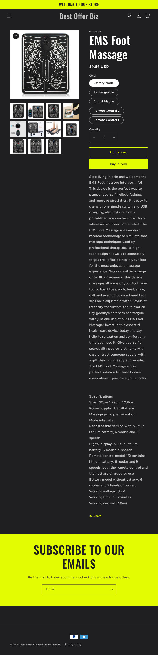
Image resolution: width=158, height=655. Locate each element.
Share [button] (97, 516)
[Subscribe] (111, 589)
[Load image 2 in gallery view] (36, 111)
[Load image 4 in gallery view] (71, 111)
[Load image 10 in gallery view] (36, 146)
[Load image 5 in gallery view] (18, 129)
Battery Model (104, 83)
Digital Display (104, 101)
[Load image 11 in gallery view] (53, 146)
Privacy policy (73, 644)
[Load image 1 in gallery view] (18, 111)
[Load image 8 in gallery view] (71, 129)
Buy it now (118, 164)
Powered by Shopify (49, 644)
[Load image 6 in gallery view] (36, 129)
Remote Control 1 (106, 120)
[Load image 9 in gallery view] (18, 146)
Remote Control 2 (107, 110)
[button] (8, 15)
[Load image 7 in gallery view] (53, 129)
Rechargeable (104, 92)
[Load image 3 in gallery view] (53, 111)
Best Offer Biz (28, 644)
